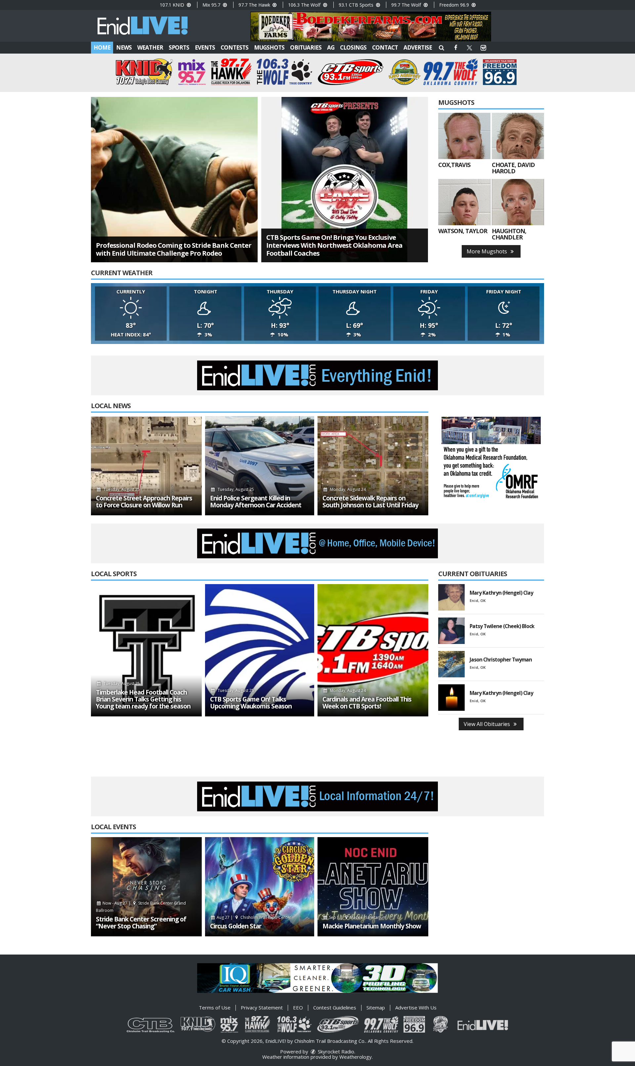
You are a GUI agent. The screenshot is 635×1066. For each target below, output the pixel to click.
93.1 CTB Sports (357, 5)
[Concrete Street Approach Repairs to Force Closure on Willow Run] (146, 465)
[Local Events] (146, 886)
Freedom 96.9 (454, 5)
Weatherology (355, 1056)
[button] (441, 47)
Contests (234, 47)
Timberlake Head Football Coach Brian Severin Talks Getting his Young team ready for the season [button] (143, 699)
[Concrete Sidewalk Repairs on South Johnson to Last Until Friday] (373, 465)
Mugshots (269, 47)
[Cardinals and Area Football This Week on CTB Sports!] (373, 650)
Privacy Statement (262, 1007)
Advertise (417, 47)
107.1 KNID (173, 5)
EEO (298, 1007)
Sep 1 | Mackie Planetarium (357, 917)
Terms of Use (215, 1007)
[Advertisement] (370, 26)
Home (102, 47)
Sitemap (375, 1007)
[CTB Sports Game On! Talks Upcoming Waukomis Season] (259, 650)
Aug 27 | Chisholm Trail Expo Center (253, 917)
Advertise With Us (416, 1007)
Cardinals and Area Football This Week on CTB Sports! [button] (366, 703)
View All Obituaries (487, 724)
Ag (330, 47)
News (124, 47)
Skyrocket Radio (335, 1051)
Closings (353, 47)
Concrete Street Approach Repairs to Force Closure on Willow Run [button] (144, 502)
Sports (179, 47)
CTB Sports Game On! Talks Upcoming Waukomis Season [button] (251, 703)
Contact (385, 47)
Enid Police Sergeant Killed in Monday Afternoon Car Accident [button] (255, 502)
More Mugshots (487, 251)
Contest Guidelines (334, 1007)
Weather (150, 47)
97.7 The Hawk (255, 5)
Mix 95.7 (212, 5)
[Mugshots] (464, 136)
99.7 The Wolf (406, 5)
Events (205, 47)
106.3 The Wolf (305, 5)
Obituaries (305, 47)
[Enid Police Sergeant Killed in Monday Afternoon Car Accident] (259, 465)
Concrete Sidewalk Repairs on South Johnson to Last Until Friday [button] (370, 502)
